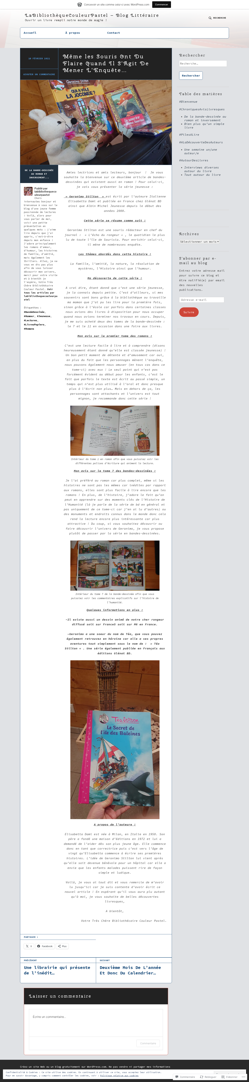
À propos (72, 32)
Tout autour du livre (202, 174)
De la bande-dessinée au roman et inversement (205, 118)
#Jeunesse (43, 316)
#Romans (29, 328)
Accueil (30, 32)
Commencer (161, 4)
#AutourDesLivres (193, 160)
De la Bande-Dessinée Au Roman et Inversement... (39, 174)
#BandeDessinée (34, 312)
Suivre (188, 312)
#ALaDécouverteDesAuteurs (201, 142)
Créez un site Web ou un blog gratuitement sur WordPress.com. (64, 1066)
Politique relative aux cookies (119, 1075)
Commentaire (148, 1043)
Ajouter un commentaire (39, 74)
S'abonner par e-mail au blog (197, 260)
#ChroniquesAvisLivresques (202, 109)
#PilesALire (189, 134)
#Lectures (30, 320)
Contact (113, 32)
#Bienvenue (188, 101)
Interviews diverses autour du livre (201, 169)
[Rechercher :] (203, 64)
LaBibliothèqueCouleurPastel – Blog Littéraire (92, 15)
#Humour (29, 316)
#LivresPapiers (34, 324)
